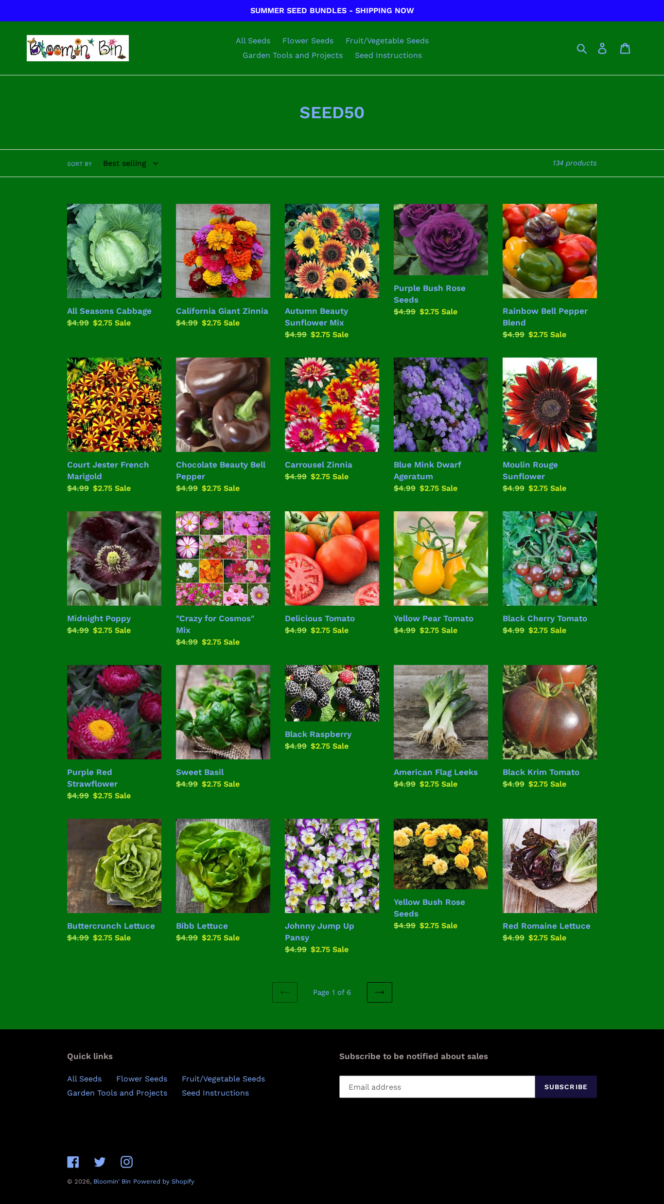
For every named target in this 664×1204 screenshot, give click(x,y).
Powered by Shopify (163, 1181)
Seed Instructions (215, 1092)
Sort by (79, 164)
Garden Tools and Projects (117, 1092)
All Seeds (84, 1078)
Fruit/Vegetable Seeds (223, 1078)
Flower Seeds (141, 1078)
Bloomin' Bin (112, 1181)
